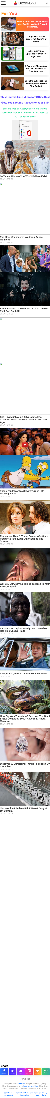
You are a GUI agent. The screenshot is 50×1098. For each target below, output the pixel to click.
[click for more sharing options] (46, 1071)
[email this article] (21, 1071)
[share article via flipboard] (29, 1071)
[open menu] (3, 3)
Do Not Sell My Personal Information (24, 1094)
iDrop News (21, 1084)
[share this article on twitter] (13, 1071)
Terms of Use (37, 1094)
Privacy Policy (44, 1094)
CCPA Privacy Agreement (8, 1094)
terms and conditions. (31, 1086)
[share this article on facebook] (4, 1071)
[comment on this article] (37, 1071)
